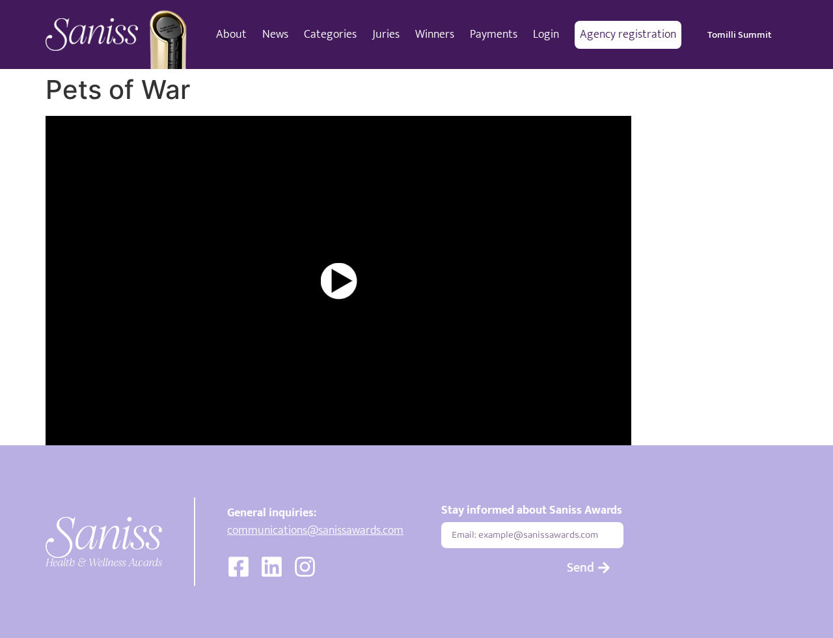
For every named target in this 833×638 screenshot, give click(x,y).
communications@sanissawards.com (315, 530)
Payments (493, 34)
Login (546, 34)
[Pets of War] (338, 280)
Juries (386, 34)
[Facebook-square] (238, 566)
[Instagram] (305, 566)
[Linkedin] (271, 566)
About (231, 34)
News (275, 34)
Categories (330, 34)
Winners (434, 34)
